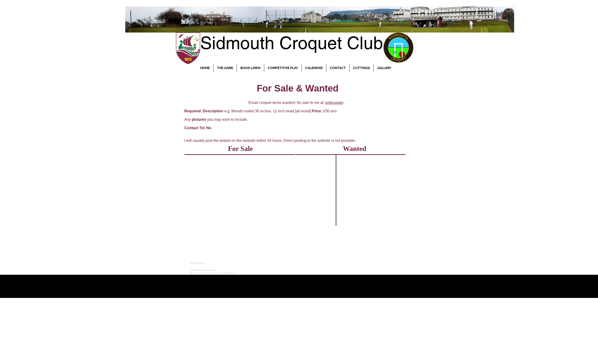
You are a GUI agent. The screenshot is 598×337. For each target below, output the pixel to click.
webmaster (334, 103)
